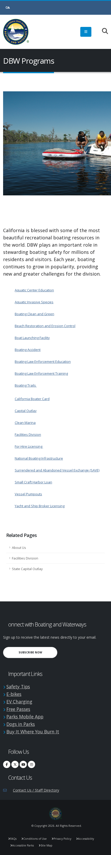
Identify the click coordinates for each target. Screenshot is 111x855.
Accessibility (86, 839)
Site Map (46, 845)
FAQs (13, 839)
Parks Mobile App (24, 716)
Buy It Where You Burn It (32, 731)
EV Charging (19, 701)
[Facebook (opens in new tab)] (6, 764)
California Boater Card (32, 398)
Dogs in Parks (20, 724)
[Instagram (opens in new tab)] (31, 764)
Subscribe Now (38, 652)
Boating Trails (26, 385)
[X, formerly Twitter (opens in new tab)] (15, 764)
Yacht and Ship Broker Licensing (40, 506)
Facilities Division (28, 434)
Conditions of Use (35, 839)
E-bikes (13, 694)
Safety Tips (18, 686)
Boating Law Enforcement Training (41, 373)
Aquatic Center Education (34, 290)
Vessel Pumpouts (28, 494)
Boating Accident (28, 349)
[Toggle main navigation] (85, 32)
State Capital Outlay (27, 568)
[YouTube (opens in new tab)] (23, 764)
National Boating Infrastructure (39, 458)
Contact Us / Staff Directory (36, 790)
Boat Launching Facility (32, 337)
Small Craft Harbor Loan (33, 482)
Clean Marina (25, 422)
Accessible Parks (23, 845)
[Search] (102, 31)
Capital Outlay (26, 410)
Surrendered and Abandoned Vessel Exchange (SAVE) (57, 470)
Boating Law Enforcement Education (43, 361)
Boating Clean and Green (34, 314)
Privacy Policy (62, 839)
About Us (19, 547)
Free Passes (18, 709)
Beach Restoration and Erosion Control (45, 325)
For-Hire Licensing (29, 446)
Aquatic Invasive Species (34, 302)
